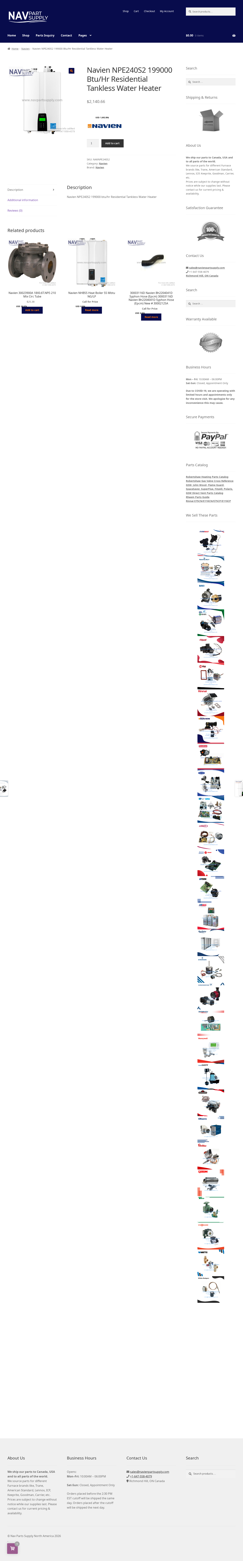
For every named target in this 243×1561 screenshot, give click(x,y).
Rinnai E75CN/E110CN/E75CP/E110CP (208, 501)
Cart (136, 11)
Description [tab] (15, 190)
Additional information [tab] (22, 200)
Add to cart (112, 143)
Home (11, 35)
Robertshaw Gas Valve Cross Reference (209, 481)
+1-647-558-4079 (141, 1476)
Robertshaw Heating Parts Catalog (207, 476)
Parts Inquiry (45, 35)
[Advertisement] (211, 1364)
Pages (82, 35)
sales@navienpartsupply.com (207, 267)
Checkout (149, 11)
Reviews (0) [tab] (14, 210)
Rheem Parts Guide (197, 497)
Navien (25, 48)
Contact (66, 35)
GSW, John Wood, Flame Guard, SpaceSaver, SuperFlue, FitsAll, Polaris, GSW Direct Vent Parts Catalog (209, 489)
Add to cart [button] (32, 310)
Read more (91, 310)
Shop (126, 11)
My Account (167, 11)
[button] (71, 71)
